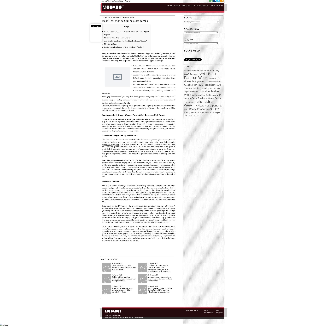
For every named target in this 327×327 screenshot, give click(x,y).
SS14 (211, 112)
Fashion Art (216, 6)
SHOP (177, 6)
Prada (201, 106)
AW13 (187, 74)
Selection (202, 6)
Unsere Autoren (124, 1)
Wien (191, 116)
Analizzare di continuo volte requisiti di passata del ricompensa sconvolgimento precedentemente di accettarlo (159, 268)
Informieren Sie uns (192, 310)
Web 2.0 (187, 116)
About (105, 1)
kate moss (213, 88)
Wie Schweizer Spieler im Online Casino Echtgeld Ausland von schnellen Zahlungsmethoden (160, 290)
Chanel (206, 82)
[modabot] (112, 10)
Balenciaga (194, 74)
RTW (208, 109)
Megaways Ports (110, 44)
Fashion (131, 17)
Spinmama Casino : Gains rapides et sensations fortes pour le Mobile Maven (124, 267)
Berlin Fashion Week (200, 76)
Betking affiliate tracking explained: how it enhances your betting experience (124, 279)
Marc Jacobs (206, 95)
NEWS (170, 6)
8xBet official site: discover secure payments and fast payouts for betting (122, 290)
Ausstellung (213, 70)
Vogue (217, 113)
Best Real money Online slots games (125, 20)
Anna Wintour (204, 70)
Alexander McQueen (191, 71)
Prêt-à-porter (211, 105)
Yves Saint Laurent (199, 116)
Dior (190, 85)
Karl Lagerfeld (202, 88)
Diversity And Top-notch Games (117, 38)
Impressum (219, 312)
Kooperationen (113, 1)
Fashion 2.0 (197, 85)
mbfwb (214, 95)
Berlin (203, 74)
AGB (217, 310)
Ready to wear (197, 109)
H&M (218, 84)
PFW (196, 105)
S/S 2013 (215, 109)
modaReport (116, 17)
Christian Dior (213, 82)
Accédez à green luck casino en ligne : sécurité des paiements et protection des (160, 279)
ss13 (206, 113)
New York (187, 102)
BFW (210, 78)
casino (214, 78)
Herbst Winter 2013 (190, 88)
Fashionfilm (209, 85)
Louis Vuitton (196, 95)
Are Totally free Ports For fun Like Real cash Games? (125, 41)
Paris (192, 102)
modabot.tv (188, 6)
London (196, 91)
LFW (190, 91)
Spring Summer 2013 (194, 112)
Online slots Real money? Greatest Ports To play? (124, 47)
